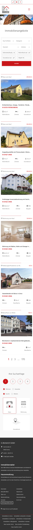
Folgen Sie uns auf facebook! (10, 509)
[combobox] (11, 47)
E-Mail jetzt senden (8, 457)
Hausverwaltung (7, 474)
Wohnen (8, 389)
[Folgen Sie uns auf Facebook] (20, 2)
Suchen (16, 64)
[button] (8, 41)
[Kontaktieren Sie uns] (13, 2)
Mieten (16, 394)
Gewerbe (17, 389)
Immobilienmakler (8, 464)
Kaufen (8, 394)
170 (23, 359)
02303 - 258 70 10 (8, 453)
